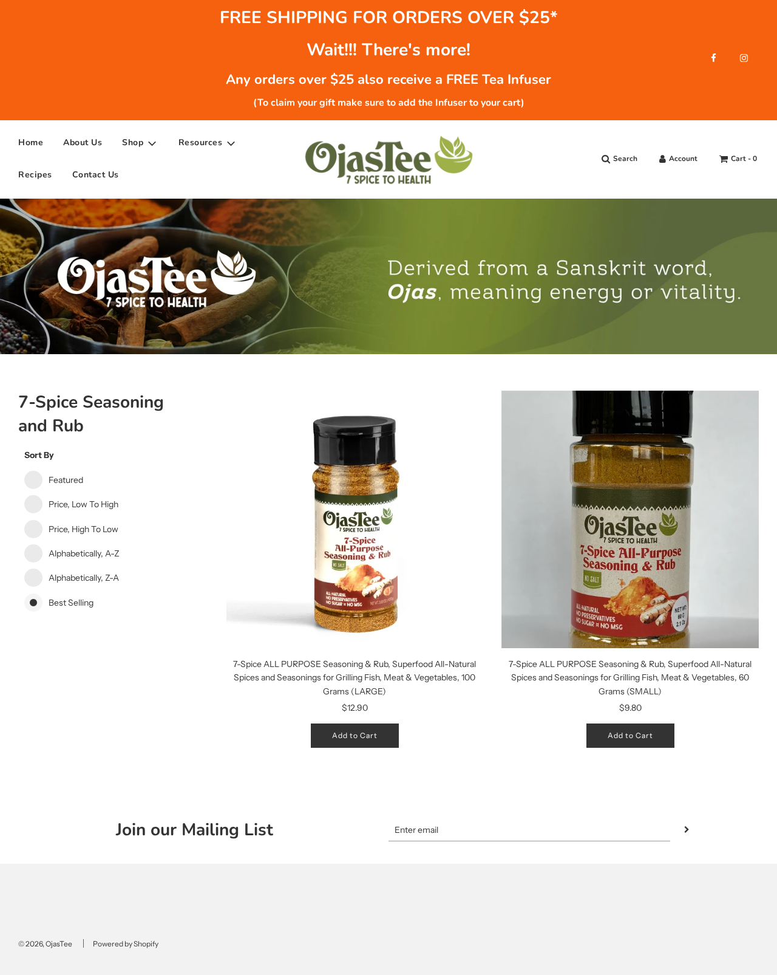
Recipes (35, 174)
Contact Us (95, 174)
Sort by (39, 455)
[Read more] (713, 58)
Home (30, 143)
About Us (82, 143)
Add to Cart (355, 735)
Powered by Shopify (125, 943)
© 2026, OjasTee (45, 943)
